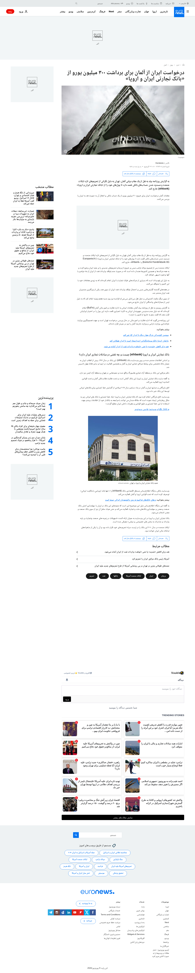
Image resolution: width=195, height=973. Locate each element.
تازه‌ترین (164, 11)
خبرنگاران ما (164, 946)
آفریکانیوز (140, 938)
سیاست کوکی (115, 918)
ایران (151, 576)
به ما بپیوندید (139, 922)
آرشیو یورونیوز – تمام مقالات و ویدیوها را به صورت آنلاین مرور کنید (160, 953)
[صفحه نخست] (183, 65)
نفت (103, 576)
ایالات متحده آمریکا (133, 576)
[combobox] (90, 3)
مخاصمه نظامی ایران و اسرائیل (115, 852)
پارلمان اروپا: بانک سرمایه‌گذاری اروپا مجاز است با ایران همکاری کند (139, 341)
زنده (10, 11)
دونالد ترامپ (100, 859)
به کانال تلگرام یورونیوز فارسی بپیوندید (151, 409)
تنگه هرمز (67, 866)
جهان (146, 11)
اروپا (154, 11)
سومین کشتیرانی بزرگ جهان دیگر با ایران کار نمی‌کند (146, 335)
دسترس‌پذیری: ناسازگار (111, 934)
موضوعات (165, 902)
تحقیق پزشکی (118, 873)
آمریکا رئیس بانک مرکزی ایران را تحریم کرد (150, 559)
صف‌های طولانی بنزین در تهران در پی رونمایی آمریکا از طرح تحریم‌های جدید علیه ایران (132, 566)
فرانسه (100, 866)
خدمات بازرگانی (114, 911)
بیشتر (118, 902)
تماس (118, 926)
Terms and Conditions (110, 915)
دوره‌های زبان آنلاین (137, 942)
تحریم (92, 576)
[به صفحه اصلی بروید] (179, 12)
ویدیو (71, 11)
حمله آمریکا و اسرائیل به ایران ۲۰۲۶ (81, 852)
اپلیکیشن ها (140, 926)
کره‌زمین (91, 11)
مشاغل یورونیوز (114, 930)
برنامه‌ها (166, 942)
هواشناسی (140, 915)
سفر (119, 11)
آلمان (165, 65)
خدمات (141, 902)
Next (111, 11)
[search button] (76, 3)
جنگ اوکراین (118, 859)
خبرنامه (89, 921)
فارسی (183, 3)
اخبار (177, 65)
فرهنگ (102, 11)
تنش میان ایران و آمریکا (81, 873)
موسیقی (101, 873)
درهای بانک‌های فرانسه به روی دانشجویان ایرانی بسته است (130, 500)
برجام (163, 576)
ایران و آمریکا (84, 866)
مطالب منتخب (44, 187)
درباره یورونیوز (114, 907)
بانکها (116, 576)
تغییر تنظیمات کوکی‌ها (112, 938)
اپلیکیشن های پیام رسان (135, 930)
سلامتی (80, 11)
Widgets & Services (135, 934)
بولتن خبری (140, 911)
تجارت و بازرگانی (133, 11)
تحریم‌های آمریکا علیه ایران (121, 866)
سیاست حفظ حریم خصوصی (109, 922)
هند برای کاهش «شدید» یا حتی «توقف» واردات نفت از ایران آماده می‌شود (136, 347)
